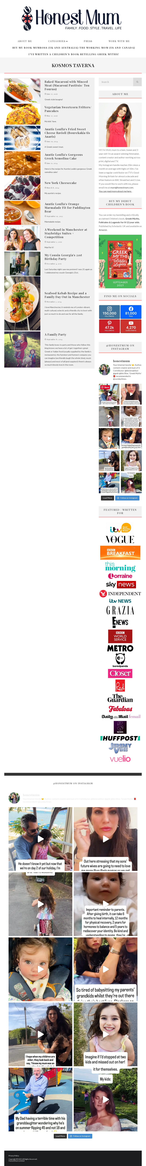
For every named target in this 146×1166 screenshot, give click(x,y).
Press (88, 41)
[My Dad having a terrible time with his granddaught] (109, 483)
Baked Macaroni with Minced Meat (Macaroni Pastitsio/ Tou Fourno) (67, 85)
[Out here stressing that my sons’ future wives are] (131, 394)
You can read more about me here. (115, 191)
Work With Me (119, 41)
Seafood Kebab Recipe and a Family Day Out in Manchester (67, 295)
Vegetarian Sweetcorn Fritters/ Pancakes (68, 109)
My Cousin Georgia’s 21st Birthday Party (63, 257)
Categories (57, 41)
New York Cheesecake (61, 183)
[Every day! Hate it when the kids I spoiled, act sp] (131, 483)
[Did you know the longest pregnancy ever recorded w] (109, 438)
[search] (137, 82)
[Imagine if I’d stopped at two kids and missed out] (131, 460)
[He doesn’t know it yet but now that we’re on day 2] (109, 394)
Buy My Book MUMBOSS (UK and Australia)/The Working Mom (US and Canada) (73, 47)
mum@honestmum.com (121, 187)
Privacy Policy (14, 1156)
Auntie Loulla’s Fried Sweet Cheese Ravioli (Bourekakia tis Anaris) (67, 132)
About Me (25, 41)
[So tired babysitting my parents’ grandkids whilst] (131, 438)
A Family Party (55, 334)
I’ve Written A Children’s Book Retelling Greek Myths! (74, 54)
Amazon (103, 229)
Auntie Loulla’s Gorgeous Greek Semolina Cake (64, 156)
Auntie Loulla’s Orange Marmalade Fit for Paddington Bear (67, 207)
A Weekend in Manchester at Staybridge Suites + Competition (66, 233)
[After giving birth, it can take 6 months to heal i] (131, 416)
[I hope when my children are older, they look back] (109, 460)
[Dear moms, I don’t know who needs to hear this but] (109, 416)
